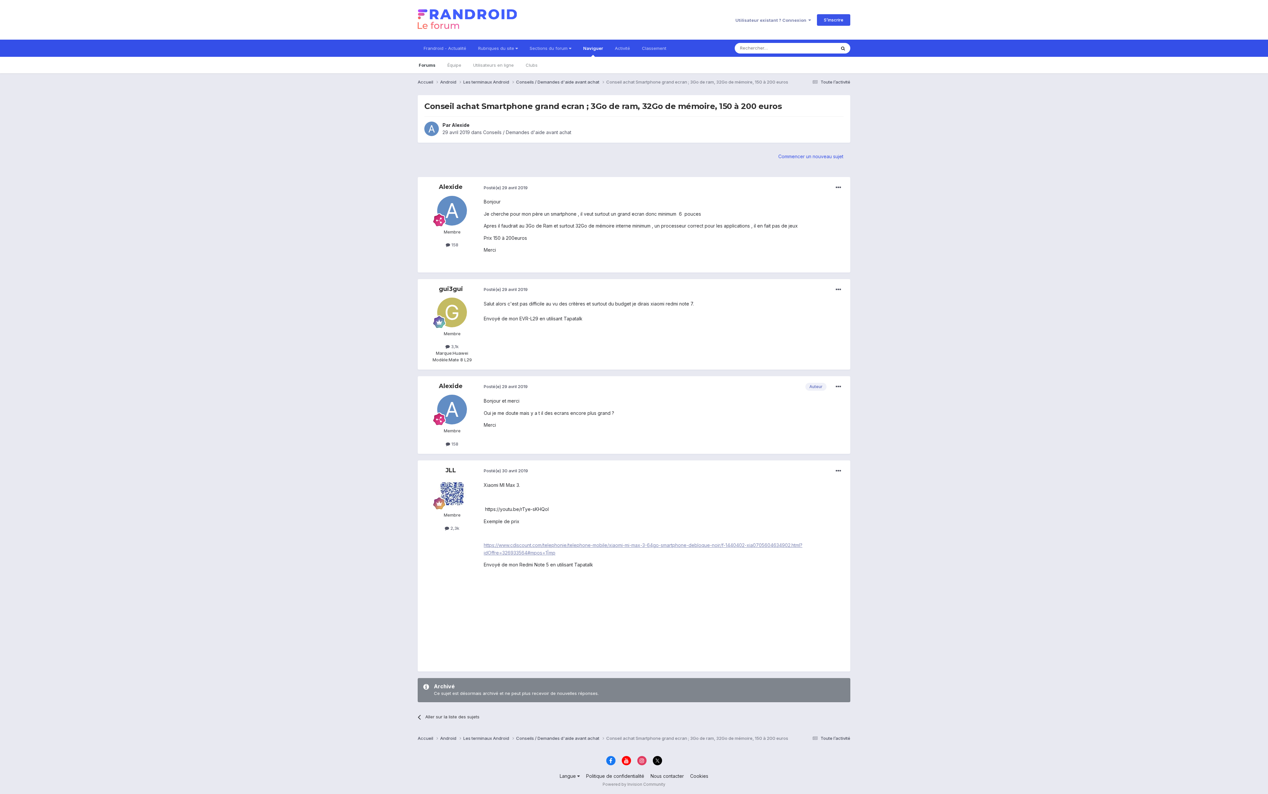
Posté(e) (506, 187)
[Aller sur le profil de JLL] (452, 494)
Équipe (454, 65)
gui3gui (451, 289)
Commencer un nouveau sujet (810, 156)
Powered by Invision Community (634, 784)
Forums (427, 65)
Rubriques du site (496, 48)
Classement (654, 48)
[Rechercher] (843, 48)
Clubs (532, 65)
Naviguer (593, 48)
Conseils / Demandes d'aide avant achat (527, 132)
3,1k (454, 346)
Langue (568, 776)
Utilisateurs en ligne (493, 65)
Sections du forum (549, 48)
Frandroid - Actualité (445, 48)
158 (454, 244)
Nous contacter (667, 776)
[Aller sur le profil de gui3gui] (452, 312)
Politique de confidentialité (615, 776)
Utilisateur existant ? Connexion (771, 20)
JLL (450, 470)
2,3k (454, 528)
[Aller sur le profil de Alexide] (431, 129)
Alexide (461, 125)
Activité (622, 48)
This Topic (816, 48)
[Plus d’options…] (838, 188)
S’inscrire (833, 19)
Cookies (699, 776)
